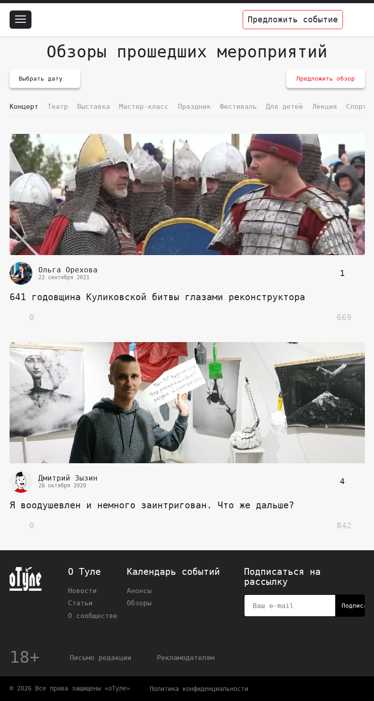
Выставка (93, 106)
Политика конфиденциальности (199, 688)
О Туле (84, 572)
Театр (57, 106)
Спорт (356, 106)
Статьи (80, 603)
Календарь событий (173, 572)
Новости (82, 590)
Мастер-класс (143, 106)
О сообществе (92, 615)
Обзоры (139, 603)
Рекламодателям (185, 657)
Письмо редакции (100, 657)
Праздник (194, 106)
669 (344, 317)
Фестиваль (238, 106)
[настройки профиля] (356, 19)
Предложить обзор (325, 78)
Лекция (324, 106)
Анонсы (139, 590)
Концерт (24, 106)
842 (344, 525)
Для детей (284, 106)
